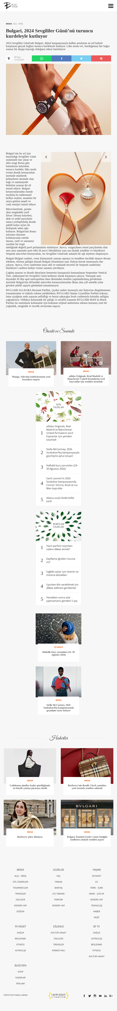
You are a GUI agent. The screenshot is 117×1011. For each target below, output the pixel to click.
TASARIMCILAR (20, 887)
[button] (46, 157)
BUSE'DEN (20, 965)
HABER (96, 911)
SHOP (20, 971)
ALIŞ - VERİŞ (18, 23)
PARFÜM (58, 899)
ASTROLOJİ (20, 950)
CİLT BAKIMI (58, 893)
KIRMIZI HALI (58, 950)
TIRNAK (58, 881)
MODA (9, 23)
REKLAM (20, 983)
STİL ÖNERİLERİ (20, 881)
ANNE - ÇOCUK (96, 893)
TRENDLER (20, 893)
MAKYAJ (58, 887)
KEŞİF (96, 917)
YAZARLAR (20, 977)
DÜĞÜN (20, 911)
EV (96, 881)
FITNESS (20, 944)
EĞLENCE (58, 926)
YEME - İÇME (96, 887)
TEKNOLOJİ (96, 905)
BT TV (96, 926)
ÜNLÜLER (20, 899)
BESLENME (20, 938)
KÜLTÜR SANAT (58, 932)
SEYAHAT (96, 875)
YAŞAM (97, 869)
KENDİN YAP (20, 905)
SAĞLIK (20, 932)
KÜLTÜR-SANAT (97, 956)
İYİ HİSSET (20, 926)
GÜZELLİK (58, 869)
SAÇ (58, 875)
